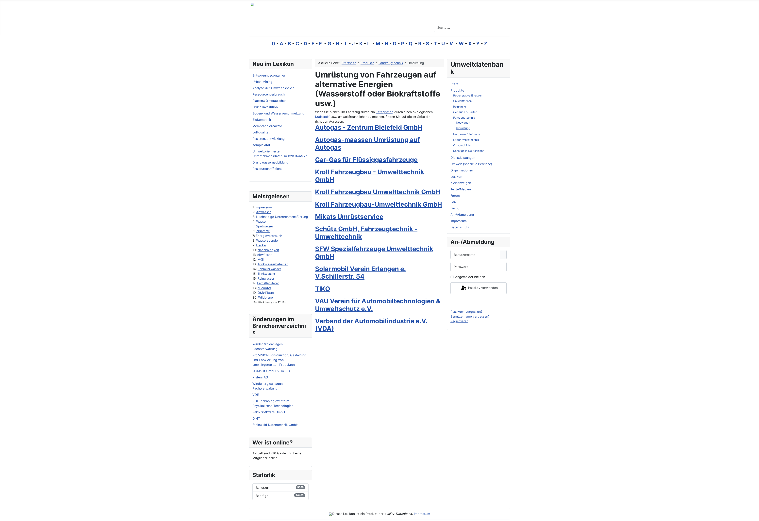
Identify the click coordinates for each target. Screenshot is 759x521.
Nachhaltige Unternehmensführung (282, 217)
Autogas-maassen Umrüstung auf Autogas (367, 143)
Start (454, 84)
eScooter (264, 288)
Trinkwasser (266, 274)
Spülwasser (264, 226)
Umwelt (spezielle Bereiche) (471, 164)
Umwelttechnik (462, 101)
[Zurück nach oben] (754, 516)
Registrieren (459, 321)
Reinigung (459, 106)
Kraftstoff (322, 117)
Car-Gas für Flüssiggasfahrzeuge (366, 160)
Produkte (457, 90)
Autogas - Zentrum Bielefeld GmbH (368, 127)
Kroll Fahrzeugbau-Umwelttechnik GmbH (378, 204)
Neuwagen (463, 122)
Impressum (264, 207)
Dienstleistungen (462, 158)
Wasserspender (267, 240)
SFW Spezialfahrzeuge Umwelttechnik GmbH (374, 252)
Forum (455, 196)
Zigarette (263, 231)
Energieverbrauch (269, 236)
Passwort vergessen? (466, 312)
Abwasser (263, 212)
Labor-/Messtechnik (466, 139)
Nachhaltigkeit (268, 250)
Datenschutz (459, 227)
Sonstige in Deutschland (468, 150)
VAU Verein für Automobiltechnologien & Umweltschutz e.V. (377, 304)
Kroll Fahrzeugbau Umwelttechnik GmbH (377, 192)
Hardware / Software (466, 134)
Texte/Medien (460, 189)
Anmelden (478, 302)
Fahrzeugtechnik (464, 117)
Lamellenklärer (268, 283)
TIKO (322, 289)
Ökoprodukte (461, 145)
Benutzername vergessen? (470, 316)
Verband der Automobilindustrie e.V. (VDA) (371, 324)
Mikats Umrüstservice (349, 216)
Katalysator (384, 112)
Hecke (261, 245)
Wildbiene (265, 297)
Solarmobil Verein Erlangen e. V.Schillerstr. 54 (360, 272)
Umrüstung (463, 128)
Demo (454, 208)
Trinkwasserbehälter (273, 264)
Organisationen (461, 170)
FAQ (453, 202)
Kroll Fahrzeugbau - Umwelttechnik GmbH (369, 175)
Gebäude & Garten (465, 112)
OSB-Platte (266, 293)
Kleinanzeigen (460, 183)
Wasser (261, 221)
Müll (261, 259)
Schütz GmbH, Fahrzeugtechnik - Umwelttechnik (366, 232)
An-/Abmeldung (462, 215)
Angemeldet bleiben (470, 277)
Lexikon (456, 177)
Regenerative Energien (467, 95)
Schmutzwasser (269, 269)
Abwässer (264, 255)
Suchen (499, 27)
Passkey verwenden (482, 288)
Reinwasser (266, 278)
